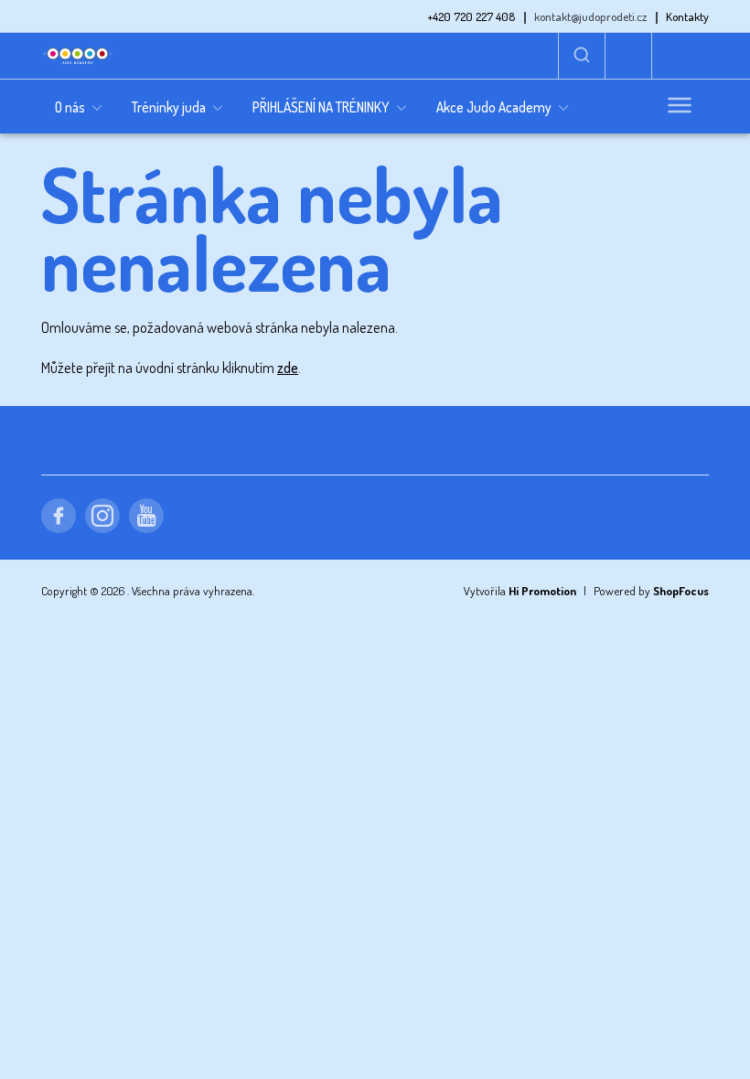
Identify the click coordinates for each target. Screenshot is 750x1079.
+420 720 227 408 (471, 16)
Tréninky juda (169, 107)
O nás (70, 107)
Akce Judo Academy (494, 107)
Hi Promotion (542, 590)
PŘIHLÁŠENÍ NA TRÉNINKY (321, 107)
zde (287, 367)
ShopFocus (681, 590)
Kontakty (687, 16)
